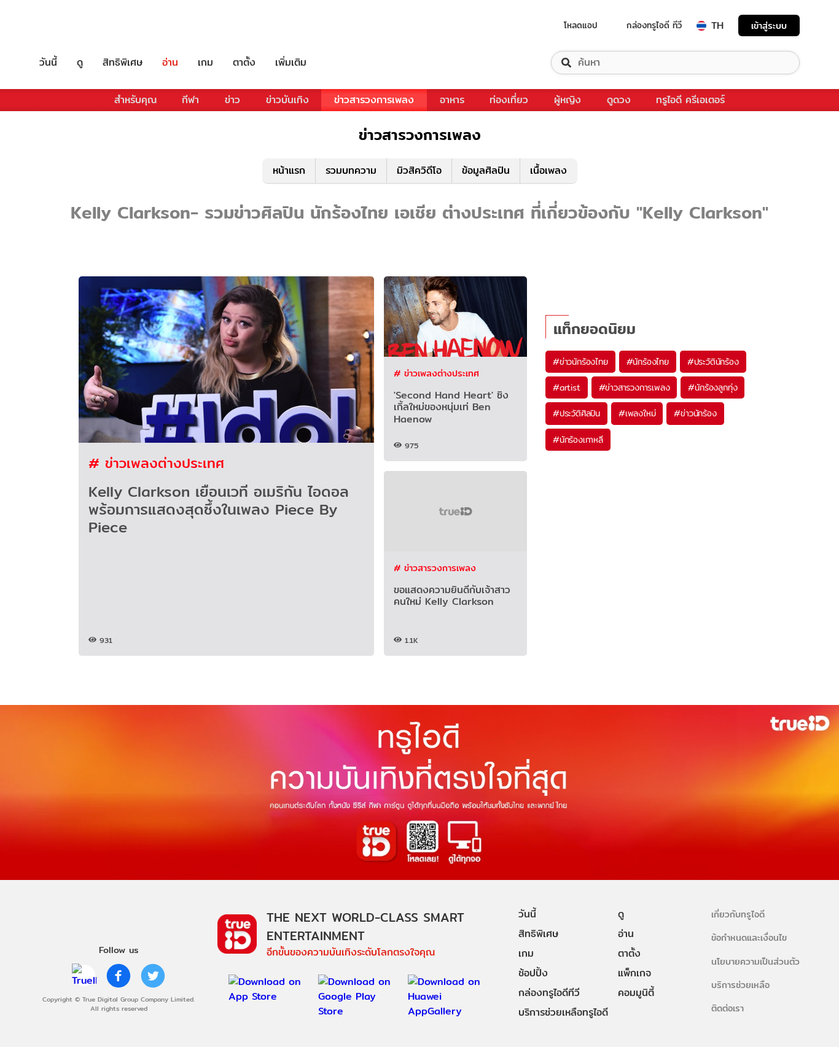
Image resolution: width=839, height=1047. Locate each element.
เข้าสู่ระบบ (769, 25)
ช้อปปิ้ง (533, 973)
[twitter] (153, 975)
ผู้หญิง (567, 99)
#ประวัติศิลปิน (576, 413)
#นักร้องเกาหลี (578, 439)
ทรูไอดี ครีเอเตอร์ (690, 99)
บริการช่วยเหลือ (740, 985)
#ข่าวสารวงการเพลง (634, 387)
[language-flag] (701, 26)
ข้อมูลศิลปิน (486, 170)
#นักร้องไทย (647, 361)
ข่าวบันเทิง (287, 99)
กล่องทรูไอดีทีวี (549, 992)
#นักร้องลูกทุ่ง (712, 387)
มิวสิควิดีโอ (419, 170)
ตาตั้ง (244, 62)
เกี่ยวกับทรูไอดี (738, 914)
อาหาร (452, 99)
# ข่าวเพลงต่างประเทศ (156, 462)
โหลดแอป (581, 25)
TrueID (76, 25)
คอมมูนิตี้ (636, 992)
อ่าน (170, 62)
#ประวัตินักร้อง (713, 361)
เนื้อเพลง (548, 170)
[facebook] (118, 975)
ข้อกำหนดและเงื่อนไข (749, 937)
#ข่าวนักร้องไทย (580, 361)
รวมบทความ (351, 170)
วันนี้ (48, 62)
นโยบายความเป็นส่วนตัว (755, 961)
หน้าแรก (289, 170)
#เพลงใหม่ (637, 413)
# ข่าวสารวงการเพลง (435, 568)
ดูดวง (619, 99)
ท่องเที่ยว (509, 99)
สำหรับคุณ (135, 99)
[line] (84, 975)
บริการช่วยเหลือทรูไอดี (563, 1012)
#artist (566, 387)
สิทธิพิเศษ (122, 62)
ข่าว (232, 99)
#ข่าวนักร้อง (695, 413)
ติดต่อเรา (727, 1008)
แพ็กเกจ (634, 973)
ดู (80, 62)
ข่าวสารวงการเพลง (374, 99)
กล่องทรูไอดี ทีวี (654, 25)
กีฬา (190, 99)
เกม (205, 62)
